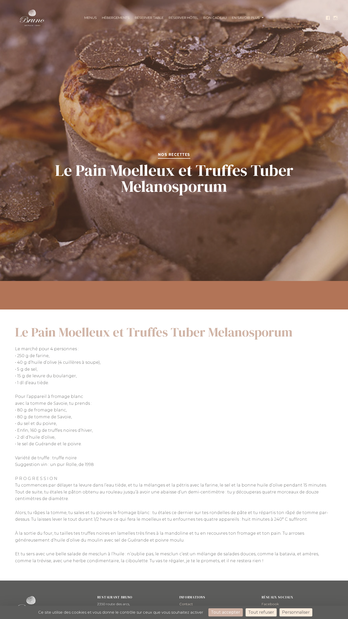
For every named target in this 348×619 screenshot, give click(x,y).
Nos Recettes (174, 154)
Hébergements (116, 18)
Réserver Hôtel (183, 18)
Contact (186, 604)
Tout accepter (225, 612)
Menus (90, 18)
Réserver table (149, 18)
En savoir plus (246, 18)
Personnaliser (296, 612)
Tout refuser (261, 612)
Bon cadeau (215, 18)
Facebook (270, 604)
